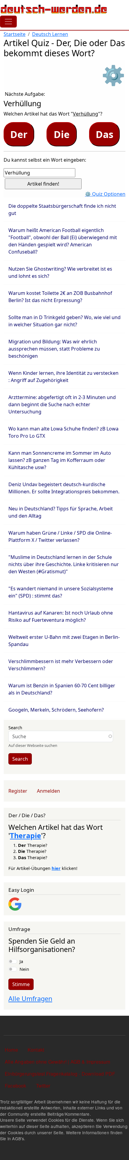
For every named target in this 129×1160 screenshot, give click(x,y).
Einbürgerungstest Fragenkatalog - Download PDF (60, 1073)
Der (19, 134)
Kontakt (36, 1049)
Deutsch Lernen (50, 34)
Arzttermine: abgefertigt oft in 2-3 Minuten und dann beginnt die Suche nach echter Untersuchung (62, 404)
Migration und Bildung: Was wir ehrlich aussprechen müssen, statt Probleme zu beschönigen (54, 348)
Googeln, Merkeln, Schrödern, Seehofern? (56, 709)
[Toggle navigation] (8, 22)
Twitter (43, 1085)
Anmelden (48, 791)
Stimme (21, 984)
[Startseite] (54, 9)
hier (56, 868)
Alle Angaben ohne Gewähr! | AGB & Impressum (57, 1061)
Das (104, 134)
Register (17, 791)
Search (15, 727)
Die (62, 134)
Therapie (25, 835)
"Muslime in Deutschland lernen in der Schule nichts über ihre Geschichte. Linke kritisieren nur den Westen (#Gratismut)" (63, 564)
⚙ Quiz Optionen (105, 194)
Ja (21, 961)
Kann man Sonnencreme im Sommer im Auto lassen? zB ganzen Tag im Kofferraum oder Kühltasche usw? (59, 460)
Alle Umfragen (30, 998)
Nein (24, 969)
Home (11, 1049)
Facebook (15, 1085)
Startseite (15, 34)
